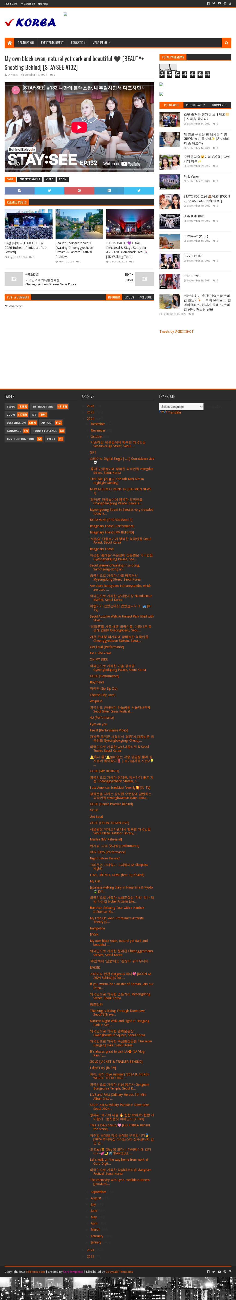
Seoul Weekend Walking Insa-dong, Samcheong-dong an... (115, 567)
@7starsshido (28, 3)
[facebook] (208, 3)
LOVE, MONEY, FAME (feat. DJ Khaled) (117, 875)
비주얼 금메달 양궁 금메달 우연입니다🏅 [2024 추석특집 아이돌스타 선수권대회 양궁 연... (122, 1139)
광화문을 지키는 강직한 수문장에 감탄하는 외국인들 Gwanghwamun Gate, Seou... (121, 796)
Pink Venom (192, 176)
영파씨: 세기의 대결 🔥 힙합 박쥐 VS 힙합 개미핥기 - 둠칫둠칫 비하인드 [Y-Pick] (122, 1117)
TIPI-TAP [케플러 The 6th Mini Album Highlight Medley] (117, 481)
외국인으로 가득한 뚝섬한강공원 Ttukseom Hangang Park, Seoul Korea (121, 1043)
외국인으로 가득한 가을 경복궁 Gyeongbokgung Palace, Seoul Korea (118, 668)
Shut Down (192, 276)
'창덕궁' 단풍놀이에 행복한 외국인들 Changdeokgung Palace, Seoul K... (116, 501)
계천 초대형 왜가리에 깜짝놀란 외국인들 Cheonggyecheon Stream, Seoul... (119, 638)
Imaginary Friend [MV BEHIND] (112, 532)
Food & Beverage (45, 430)
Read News (43, 3)
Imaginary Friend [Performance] (112, 526)
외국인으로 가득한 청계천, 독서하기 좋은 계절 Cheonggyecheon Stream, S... (121, 779)
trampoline (97, 928)
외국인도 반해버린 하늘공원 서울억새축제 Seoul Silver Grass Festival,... (120, 709)
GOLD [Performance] (104, 676)
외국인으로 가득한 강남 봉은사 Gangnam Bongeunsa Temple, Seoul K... (119, 1086)
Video (49, 179)
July (94, 1204)
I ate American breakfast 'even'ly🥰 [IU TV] (120, 787)
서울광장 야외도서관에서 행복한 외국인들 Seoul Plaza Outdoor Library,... (120, 831)
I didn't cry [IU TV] (103, 1068)
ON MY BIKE (99, 659)
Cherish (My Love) (102, 695)
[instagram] (229, 3)
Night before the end (105, 858)
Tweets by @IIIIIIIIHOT (176, 331)
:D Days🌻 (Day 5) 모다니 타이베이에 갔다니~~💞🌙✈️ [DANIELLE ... (120, 1151)
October (97, 436)
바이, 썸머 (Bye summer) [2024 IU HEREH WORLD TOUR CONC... (120, 1076)
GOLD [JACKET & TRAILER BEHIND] (116, 1061)
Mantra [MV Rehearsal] (106, 839)
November (98, 430)
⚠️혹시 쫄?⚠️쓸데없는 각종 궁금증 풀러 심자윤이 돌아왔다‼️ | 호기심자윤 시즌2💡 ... (122, 761)
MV (34, 414)
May (94, 1217)
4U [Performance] (102, 717)
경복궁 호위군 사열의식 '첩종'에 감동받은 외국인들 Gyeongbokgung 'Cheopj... (122, 738)
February (97, 1236)
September (99, 1192)
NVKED (95, 967)
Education (78, 42)
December (98, 424)
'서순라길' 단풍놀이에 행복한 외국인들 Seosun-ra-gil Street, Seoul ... (118, 444)
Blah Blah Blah (194, 216)
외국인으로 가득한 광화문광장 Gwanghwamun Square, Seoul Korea (117, 1033)
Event (51, 439)
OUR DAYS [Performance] (108, 852)
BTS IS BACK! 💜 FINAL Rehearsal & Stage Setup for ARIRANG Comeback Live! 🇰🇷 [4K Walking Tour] (127, 250)
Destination (26, 42)
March (95, 1229)
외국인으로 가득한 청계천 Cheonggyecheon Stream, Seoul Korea (121, 953)
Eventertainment (52, 42)
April (94, 1223)
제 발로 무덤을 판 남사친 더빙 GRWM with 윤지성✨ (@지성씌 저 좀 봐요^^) (206, 138)
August (96, 1198)
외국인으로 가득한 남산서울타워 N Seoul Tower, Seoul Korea (119, 748)
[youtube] (219, 3)
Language (14, 430)
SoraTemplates (73, 1271)
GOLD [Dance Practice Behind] (111, 804)
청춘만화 (96, 1004)
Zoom (62, 179)
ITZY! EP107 (193, 256)
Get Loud (96, 817)
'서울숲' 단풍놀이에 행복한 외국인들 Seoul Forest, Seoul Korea (120, 541)
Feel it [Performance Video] (109, 730)
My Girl (95, 881)
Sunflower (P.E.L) (196, 236)
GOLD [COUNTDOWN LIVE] (109, 823)
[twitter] (213, 3)
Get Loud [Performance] (107, 647)
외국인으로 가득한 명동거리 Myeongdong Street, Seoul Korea (120, 996)
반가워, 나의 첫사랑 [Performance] (114, 846)
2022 (91, 1256)
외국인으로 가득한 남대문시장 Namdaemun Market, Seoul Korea (121, 598)
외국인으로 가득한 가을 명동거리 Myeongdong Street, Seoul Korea (115, 577)
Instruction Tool (20, 439)
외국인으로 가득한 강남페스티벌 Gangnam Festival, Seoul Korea (120, 1171)
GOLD (94, 810)
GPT (93, 452)
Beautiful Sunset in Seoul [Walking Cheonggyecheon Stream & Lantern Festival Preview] (74, 250)
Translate (174, 412)
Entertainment (30, 179)
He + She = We (100, 653)
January (96, 1242)
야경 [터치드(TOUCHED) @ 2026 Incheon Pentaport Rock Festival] (26, 247)
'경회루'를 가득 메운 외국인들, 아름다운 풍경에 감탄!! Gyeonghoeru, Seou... (121, 628)
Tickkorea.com (35, 1271)
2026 (91, 406)
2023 (91, 1250)
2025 (91, 412)
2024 (91, 418)
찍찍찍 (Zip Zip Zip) (104, 688)
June (94, 1210)
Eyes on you (98, 724)
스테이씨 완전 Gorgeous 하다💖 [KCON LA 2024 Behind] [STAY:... (120, 976)
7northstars (11, 3)
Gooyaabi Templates (119, 1271)
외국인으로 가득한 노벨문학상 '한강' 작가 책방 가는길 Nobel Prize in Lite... (122, 899)
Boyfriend (97, 682)
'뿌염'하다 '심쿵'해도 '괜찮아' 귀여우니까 (119, 961)
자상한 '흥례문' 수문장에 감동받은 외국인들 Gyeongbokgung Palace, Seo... (121, 557)
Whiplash (96, 701)
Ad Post (47, 422)
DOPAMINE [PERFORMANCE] (111, 520)
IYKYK (94, 934)
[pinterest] (225, 3)
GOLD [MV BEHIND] (104, 771)
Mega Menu (99, 42)
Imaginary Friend (102, 549)
